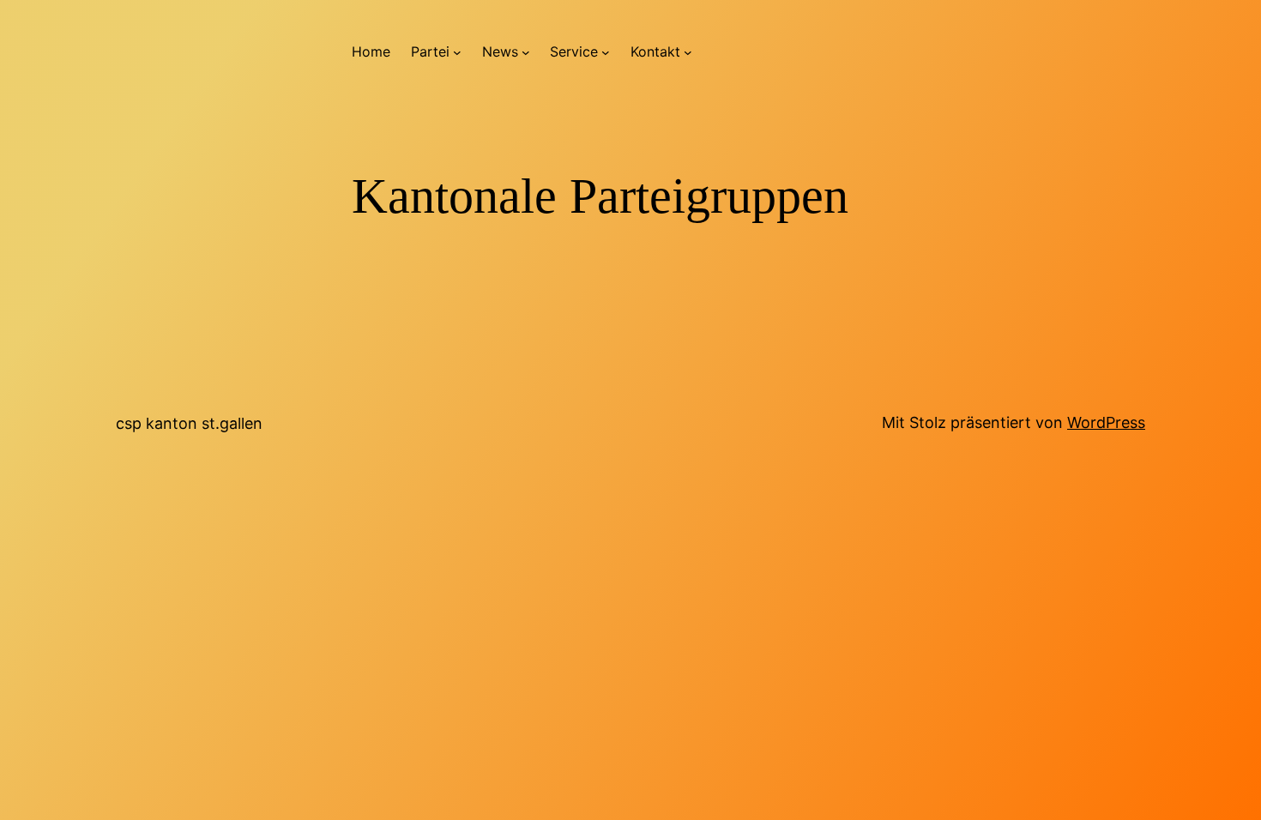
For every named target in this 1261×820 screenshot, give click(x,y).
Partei (430, 51)
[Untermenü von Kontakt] (688, 52)
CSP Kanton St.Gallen (189, 423)
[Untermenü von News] (526, 52)
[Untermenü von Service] (605, 52)
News (500, 51)
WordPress (1106, 422)
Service (574, 51)
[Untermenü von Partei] (457, 52)
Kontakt (655, 51)
